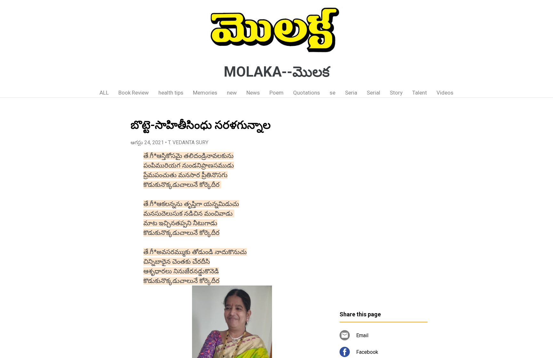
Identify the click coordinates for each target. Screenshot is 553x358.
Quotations (306, 92)
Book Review (133, 92)
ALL (104, 92)
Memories (205, 92)
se (332, 92)
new (232, 92)
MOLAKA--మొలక (277, 71)
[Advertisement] (384, 207)
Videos (445, 92)
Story (396, 92)
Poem (276, 92)
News (253, 92)
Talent (419, 92)
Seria (351, 92)
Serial (373, 92)
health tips (170, 92)
